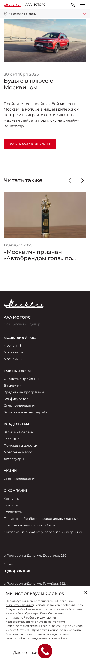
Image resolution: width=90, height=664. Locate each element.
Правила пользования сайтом (29, 525)
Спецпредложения (20, 405)
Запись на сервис (19, 432)
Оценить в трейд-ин (21, 379)
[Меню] (82, 4)
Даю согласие (26, 652)
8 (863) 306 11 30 (17, 571)
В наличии (13, 385)
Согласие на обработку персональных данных (43, 532)
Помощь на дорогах (20, 445)
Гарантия (11, 439)
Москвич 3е (14, 352)
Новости (11, 505)
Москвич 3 (12, 345)
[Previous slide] (69, 180)
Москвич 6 (13, 359)
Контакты (12, 498)
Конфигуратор (16, 399)
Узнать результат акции (30, 143)
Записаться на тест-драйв (26, 412)
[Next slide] (82, 180)
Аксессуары (14, 459)
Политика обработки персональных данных (41, 519)
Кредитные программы (24, 392)
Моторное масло (18, 452)
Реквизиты (13, 512)
